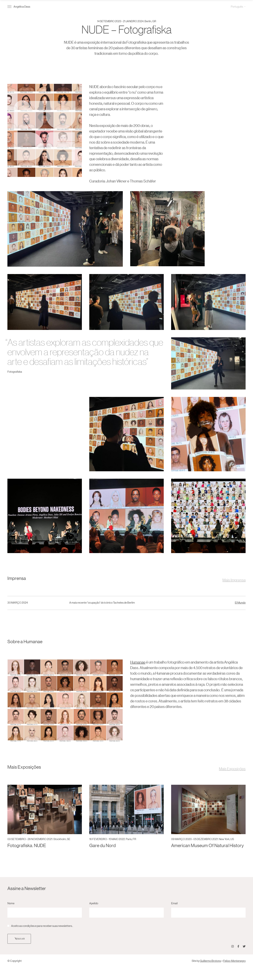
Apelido (93, 903)
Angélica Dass (22, 6)
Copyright (16, 960)
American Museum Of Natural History (207, 845)
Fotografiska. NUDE (26, 845)
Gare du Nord (102, 845)
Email (174, 903)
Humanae (137, 662)
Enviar (20, 938)
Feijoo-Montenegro (234, 960)
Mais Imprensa (234, 580)
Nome (10, 903)
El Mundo (240, 602)
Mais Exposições (232, 768)
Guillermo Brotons (210, 960)
